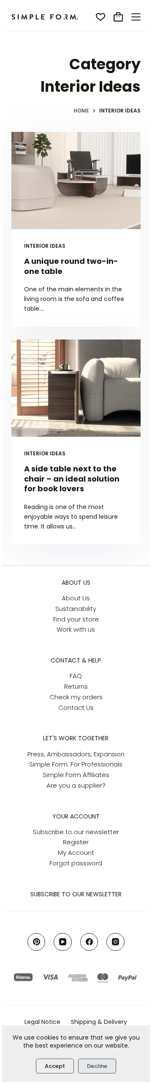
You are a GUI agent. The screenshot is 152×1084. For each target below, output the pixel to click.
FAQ (76, 675)
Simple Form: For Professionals (75, 764)
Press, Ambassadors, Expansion (76, 754)
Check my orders (76, 697)
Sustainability (75, 608)
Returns (76, 686)
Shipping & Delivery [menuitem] (99, 1022)
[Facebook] (89, 942)
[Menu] (136, 17)
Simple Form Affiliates (76, 774)
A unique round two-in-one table (71, 266)
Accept (55, 1066)
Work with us (76, 629)
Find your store (76, 619)
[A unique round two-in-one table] (76, 180)
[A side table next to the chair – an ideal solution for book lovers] (76, 388)
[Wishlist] (100, 17)
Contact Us (76, 707)
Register (76, 842)
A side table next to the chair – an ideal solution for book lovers (71, 478)
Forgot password (75, 863)
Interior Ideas (44, 245)
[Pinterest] (36, 942)
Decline (97, 1066)
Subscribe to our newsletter (76, 831)
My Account (76, 852)
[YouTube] (63, 942)
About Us (76, 598)
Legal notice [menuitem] (42, 1022)
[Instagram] (115, 942)
